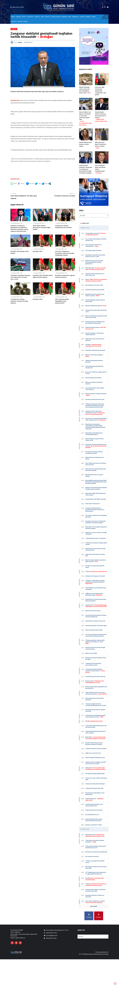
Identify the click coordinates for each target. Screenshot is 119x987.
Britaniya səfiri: (38, 251)
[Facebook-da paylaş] (20, 183)
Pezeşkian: (93, 345)
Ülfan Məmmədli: (95, 268)
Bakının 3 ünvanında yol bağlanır (94, 355)
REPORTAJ (47, 16)
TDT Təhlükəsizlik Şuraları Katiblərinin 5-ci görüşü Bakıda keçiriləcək (95, 873)
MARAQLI (25, 21)
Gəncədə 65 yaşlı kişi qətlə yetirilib (94, 289)
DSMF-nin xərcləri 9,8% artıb (93, 753)
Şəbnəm (20, 42)
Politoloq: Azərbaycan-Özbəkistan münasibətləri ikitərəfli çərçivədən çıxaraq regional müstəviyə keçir (94, 405)
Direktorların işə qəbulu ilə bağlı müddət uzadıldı (96, 543)
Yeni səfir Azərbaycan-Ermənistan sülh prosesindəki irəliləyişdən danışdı (64, 253)
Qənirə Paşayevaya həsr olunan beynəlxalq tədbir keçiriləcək (93, 819)
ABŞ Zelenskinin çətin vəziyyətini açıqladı (94, 475)
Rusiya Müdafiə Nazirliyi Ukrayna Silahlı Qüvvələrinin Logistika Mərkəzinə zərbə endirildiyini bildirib (96, 482)
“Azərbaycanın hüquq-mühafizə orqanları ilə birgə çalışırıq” (19, 301)
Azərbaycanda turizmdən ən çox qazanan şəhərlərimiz (94, 805)
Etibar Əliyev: (95, 737)
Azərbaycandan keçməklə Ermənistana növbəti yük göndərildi (95, 616)
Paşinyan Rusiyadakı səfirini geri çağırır (96, 625)
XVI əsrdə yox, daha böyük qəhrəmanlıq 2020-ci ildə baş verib (96, 419)
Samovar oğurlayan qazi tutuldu (93, 630)
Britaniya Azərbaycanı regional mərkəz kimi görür (95, 658)
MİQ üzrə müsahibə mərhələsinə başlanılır (94, 383)
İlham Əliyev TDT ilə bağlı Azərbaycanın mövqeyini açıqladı (96, 527)
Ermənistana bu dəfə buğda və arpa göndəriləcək (94, 793)
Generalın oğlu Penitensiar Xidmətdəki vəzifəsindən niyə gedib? (100, 90)
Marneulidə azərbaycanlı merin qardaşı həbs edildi (96, 867)
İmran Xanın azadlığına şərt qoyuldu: (95, 901)
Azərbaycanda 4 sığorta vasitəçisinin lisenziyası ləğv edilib (95, 890)
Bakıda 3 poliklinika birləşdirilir (95, 305)
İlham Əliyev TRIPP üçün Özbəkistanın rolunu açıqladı (95, 494)
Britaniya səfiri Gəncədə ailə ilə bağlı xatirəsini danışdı (95, 648)
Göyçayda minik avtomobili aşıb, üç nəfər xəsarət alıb (94, 274)
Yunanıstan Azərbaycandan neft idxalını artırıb (96, 310)
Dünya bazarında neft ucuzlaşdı (93, 810)
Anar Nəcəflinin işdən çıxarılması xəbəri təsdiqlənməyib (100, 169)
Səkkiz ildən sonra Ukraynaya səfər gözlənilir (94, 339)
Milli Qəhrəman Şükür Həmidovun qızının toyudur (100, 145)
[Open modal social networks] (49, 183)
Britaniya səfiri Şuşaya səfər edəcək (95, 576)
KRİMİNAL (88, 16)
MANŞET (13, 16)
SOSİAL (69, 16)
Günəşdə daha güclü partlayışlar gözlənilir (94, 361)
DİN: (94, 721)
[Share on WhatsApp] (14, 183)
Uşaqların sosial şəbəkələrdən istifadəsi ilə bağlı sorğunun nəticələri (96, 488)
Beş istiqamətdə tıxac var (92, 814)
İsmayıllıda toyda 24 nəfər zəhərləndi (95, 676)
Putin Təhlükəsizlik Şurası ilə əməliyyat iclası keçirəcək (95, 463)
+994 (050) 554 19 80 (51, 932)
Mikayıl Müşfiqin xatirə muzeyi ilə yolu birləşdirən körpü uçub (85, 90)
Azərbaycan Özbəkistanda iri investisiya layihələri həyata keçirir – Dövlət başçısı (95, 509)
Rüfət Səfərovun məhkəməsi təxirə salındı (94, 458)
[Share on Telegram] (44, 183)
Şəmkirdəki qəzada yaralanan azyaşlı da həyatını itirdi (95, 549)
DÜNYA (42, 16)
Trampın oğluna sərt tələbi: (95, 234)
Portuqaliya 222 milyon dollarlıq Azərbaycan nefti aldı (94, 452)
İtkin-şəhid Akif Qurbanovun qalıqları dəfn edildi (95, 710)
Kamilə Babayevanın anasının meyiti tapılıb (85, 144)
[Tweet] (38, 183)
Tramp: (96, 571)
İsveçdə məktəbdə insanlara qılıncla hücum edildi (95, 300)
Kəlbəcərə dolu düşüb (91, 653)
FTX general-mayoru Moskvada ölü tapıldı (94, 566)
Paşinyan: (96, 884)
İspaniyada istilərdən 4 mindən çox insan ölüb (94, 896)
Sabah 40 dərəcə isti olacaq (92, 610)
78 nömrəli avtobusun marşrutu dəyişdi (95, 748)
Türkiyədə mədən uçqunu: (95, 328)
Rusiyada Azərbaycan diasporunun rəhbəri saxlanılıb (94, 295)
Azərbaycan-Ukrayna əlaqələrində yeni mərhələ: (95, 446)
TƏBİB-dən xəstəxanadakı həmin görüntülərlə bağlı (94, 594)
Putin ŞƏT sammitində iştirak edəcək (95, 350)
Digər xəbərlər (93, 906)
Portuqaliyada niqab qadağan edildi (95, 773)
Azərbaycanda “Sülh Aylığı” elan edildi (95, 499)
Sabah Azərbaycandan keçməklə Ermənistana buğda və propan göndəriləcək (94, 262)
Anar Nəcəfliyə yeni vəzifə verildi (94, 285)
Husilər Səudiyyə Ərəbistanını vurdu (95, 757)
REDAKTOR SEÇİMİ (56, 16)
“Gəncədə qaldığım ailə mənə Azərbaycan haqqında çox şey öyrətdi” (95, 704)
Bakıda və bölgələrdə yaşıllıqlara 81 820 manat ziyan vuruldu (96, 316)
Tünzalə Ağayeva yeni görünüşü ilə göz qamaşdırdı (95, 588)
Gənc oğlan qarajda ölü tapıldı (93, 250)
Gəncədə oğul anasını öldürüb (93, 377)
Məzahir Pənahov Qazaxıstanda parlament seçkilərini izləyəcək (93, 743)
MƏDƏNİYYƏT (75, 16)
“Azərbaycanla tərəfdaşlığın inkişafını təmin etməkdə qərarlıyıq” (95, 716)
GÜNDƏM (18, 16)
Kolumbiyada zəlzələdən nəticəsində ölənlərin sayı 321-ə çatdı (95, 255)
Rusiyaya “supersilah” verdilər (93, 824)
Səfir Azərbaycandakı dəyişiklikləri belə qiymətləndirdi (62, 301)
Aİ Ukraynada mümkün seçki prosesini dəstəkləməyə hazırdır (95, 846)
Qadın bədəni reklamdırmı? (92, 503)
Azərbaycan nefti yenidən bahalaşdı (95, 783)
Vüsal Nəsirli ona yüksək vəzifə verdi (95, 621)
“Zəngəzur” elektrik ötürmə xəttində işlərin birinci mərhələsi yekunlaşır (95, 582)
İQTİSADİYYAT (30, 16)
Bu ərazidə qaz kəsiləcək (92, 856)
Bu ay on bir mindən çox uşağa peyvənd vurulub (95, 372)
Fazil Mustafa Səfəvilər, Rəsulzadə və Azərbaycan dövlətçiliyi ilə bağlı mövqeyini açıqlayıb (85, 169)
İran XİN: (94, 878)
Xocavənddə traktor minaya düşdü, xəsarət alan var (94, 388)
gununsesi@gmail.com (52, 935)
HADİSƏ (93, 16)
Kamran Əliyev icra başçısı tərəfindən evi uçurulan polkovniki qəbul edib (85, 118)
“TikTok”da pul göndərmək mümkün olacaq (94, 861)
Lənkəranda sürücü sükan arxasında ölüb (95, 555)
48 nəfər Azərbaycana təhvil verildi (94, 399)
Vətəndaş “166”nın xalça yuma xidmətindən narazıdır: (95, 413)
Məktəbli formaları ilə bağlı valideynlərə (96, 394)
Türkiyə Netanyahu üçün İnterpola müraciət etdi (94, 367)
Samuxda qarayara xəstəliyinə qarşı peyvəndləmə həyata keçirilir (95, 322)
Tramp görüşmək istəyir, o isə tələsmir (95, 538)
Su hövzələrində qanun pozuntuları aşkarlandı (94, 699)
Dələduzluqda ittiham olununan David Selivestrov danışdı (101, 116)
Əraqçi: (96, 280)
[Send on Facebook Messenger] (30, 183)
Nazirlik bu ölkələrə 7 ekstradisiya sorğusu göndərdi (94, 333)
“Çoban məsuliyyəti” (94, 799)
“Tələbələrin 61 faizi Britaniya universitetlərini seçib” (93, 664)
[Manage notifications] (115, 983)
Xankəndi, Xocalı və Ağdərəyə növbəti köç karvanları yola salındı (95, 762)
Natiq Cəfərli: (95, 768)
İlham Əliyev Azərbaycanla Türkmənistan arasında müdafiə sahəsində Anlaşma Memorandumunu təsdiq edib (95, 426)
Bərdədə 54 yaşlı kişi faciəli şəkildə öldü (96, 852)
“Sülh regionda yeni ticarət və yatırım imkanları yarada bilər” (96, 693)
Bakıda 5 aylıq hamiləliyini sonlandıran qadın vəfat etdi (95, 560)
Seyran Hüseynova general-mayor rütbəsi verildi (94, 439)
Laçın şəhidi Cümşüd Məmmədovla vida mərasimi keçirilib (96, 726)
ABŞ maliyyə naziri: (94, 835)
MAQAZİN (20, 21)
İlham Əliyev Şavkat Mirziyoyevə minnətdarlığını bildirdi (41, 227)
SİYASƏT (24, 16)
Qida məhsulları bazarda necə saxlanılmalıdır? (93, 245)
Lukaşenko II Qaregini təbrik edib (94, 788)
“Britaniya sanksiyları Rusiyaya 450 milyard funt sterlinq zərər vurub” (20, 277)
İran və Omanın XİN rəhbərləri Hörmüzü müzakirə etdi (95, 239)
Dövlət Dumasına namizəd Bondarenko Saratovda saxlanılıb (95, 469)
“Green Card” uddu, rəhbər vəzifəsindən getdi (96, 778)
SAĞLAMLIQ (14, 21)
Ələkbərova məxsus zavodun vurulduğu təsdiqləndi (96, 533)
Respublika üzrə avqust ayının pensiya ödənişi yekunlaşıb (95, 600)
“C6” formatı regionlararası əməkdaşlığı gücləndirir (96, 516)
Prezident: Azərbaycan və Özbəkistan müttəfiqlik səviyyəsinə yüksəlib (95, 521)
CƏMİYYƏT (37, 16)
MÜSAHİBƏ (64, 16)
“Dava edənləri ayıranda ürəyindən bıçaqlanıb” (94, 841)
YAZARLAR (82, 16)
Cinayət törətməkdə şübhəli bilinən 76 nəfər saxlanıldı (95, 732)
